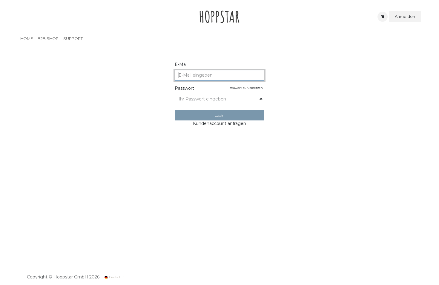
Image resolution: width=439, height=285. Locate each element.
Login (220, 115)
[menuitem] (26, 38)
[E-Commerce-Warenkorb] (382, 17)
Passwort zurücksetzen (245, 88)
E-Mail (181, 64)
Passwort (184, 88)
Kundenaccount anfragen (219, 123)
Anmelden (405, 16)
